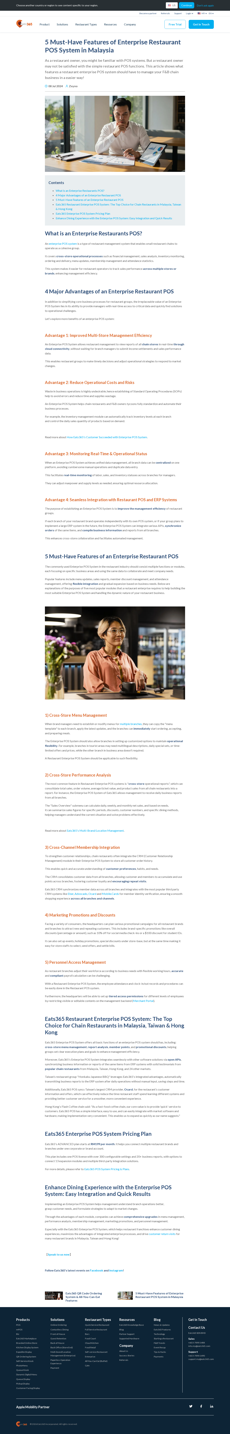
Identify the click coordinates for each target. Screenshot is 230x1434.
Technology (159, 1334)
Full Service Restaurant (96, 1329)
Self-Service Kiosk (24, 1361)
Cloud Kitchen (92, 1343)
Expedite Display (24, 1352)
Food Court (90, 1338)
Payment (54, 1368)
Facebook (96, 1270)
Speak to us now (59, 1254)
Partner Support (126, 1334)
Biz (17, 1334)
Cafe (87, 1365)
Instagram (116, 1270)
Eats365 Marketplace (26, 1338)
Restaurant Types (86, 24)
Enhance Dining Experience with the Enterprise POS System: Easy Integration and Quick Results (114, 218)
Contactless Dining (59, 1329)
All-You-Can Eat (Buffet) (96, 1361)
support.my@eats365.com (201, 1359)
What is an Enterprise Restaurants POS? (80, 190)
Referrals (165, 13)
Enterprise (90, 1356)
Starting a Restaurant (164, 1338)
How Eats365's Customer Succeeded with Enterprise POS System (107, 437)
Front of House (57, 1334)
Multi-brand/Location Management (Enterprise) (62, 1354)
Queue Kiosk (22, 1370)
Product (45, 24)
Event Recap (159, 1347)
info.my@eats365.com (199, 1346)
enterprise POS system (63, 243)
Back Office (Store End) (61, 1347)
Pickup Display (23, 1383)
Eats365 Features (162, 1329)
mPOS (19, 1329)
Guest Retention (58, 1338)
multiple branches (131, 724)
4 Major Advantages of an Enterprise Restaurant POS (88, 195)
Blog (121, 1329)
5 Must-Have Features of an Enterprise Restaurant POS (89, 199)
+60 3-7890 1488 (196, 1342)
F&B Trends (159, 1343)
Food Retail (90, 1347)
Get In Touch (201, 24)
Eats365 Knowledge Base (131, 1325)
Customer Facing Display (28, 1388)
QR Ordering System (26, 1356)
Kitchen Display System (27, 1347)
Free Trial (175, 24)
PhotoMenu (22, 1365)
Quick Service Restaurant (97, 1325)
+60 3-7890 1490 (196, 1355)
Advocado (81, 893)
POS (18, 1325)
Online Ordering (58, 1325)
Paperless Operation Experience (60, 1362)
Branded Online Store (26, 1343)
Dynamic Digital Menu (26, 1374)
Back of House (57, 1343)
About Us (123, 1351)
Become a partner (148, 13)
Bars (87, 1334)
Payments (159, 1356)
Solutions (62, 24)
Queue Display (23, 1379)
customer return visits (162, 1233)
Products (23, 1320)
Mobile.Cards (110, 893)
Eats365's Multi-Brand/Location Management (95, 830)
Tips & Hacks (160, 1352)
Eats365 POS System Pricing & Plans (106, 1169)
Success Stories (126, 1355)
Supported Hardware (129, 1338)
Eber (70, 893)
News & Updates (162, 1325)
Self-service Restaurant (96, 1352)
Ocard (92, 893)
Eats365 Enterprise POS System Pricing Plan (83, 213)
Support (178, 13)
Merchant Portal (143, 1000)
